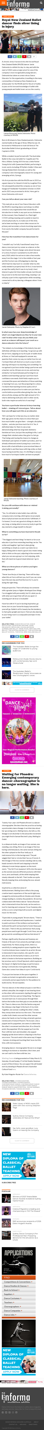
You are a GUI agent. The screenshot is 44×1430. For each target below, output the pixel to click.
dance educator (22, 624)
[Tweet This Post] (14, 56)
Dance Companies (12, 1310)
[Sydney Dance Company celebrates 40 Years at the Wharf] (6, 1119)
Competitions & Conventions (17, 1282)
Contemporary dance (11, 1084)
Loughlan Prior (27, 627)
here (14, 1069)
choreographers (9, 1082)
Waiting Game (8, 1058)
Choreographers (11, 1306)
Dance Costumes (12, 1298)
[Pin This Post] (24, 56)
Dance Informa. (30, 1074)
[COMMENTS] (34, 56)
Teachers (8, 1302)
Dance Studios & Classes (15, 1286)
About (36, 1422)
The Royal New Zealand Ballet (28, 632)
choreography (23, 1082)
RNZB (21, 629)
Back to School (11, 1290)
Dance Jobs (9, 1315)
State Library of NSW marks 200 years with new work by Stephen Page (26, 1106)
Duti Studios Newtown (21, 1086)
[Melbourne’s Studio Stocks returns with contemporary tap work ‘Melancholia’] (6, 662)
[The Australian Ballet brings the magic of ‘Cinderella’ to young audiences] (6, 650)
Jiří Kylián (15, 627)
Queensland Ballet (10, 629)
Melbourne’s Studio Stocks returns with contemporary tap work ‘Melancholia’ (27, 661)
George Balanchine (20, 625)
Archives (23, 1424)
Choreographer (22, 1081)
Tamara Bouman (23, 1089)
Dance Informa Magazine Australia (18, 1422)
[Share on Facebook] (10, 56)
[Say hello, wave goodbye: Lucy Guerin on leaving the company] (6, 1131)
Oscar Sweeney (33, 1087)
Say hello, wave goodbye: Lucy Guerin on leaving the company (26, 1129)
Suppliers (8, 1294)
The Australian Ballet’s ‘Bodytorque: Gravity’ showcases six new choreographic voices (27, 673)
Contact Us (13, 1424)
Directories (33, 1424)
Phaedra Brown (8, 1089)
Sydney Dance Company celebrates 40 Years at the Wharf (26, 1117)
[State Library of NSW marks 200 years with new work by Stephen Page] (6, 1107)
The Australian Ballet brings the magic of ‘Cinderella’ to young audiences (25, 649)
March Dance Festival (17, 1087)
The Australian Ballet (17, 630)
